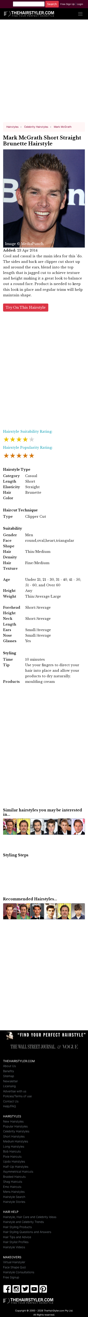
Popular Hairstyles (15, 1126)
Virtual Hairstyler (14, 1262)
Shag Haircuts (12, 1181)
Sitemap (8, 1076)
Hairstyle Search (14, 1197)
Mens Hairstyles (14, 1191)
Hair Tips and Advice (17, 1237)
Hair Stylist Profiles (15, 1242)
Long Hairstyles (13, 1146)
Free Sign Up (67, 4)
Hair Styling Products (17, 1227)
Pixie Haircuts (12, 1156)
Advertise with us (14, 1091)
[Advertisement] (44, 72)
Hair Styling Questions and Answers (27, 1232)
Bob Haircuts (12, 1151)
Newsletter (10, 1081)
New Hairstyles (13, 1121)
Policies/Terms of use (17, 1096)
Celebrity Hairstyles (16, 1131)
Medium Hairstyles (15, 1141)
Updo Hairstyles (14, 1161)
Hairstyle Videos (14, 1247)
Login (80, 4)
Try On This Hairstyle (26, 307)
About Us (9, 1066)
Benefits (8, 1071)
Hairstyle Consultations (18, 1272)
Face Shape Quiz (14, 1267)
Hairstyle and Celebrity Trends (23, 1222)
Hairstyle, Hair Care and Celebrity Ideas (29, 1217)
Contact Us (10, 1101)
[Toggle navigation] (80, 14)
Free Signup (11, 1277)
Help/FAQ (9, 1106)
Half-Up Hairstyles (15, 1166)
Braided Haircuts (14, 1176)
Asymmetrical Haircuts (18, 1171)
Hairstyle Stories (14, 1201)
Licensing (9, 1086)
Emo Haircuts (12, 1186)
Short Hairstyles (14, 1136)
